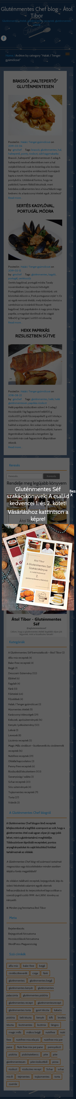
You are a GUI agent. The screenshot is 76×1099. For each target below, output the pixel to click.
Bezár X (71, 491)
